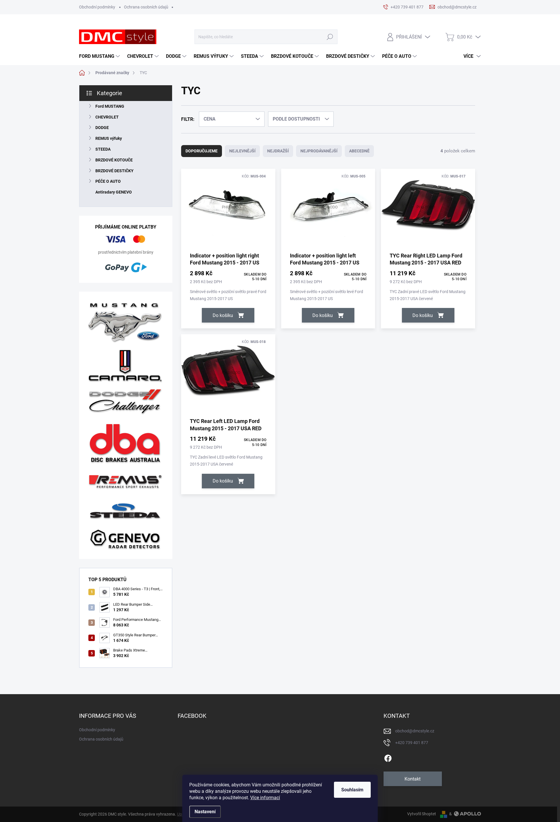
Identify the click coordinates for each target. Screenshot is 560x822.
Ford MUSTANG (109, 106)
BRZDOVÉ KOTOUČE (114, 160)
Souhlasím (352, 790)
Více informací (265, 797)
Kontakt (413, 779)
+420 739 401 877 (411, 742)
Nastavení (205, 811)
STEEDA (103, 149)
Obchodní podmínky (97, 7)
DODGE (102, 127)
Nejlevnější (242, 151)
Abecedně (359, 151)
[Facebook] (388, 757)
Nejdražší (278, 151)
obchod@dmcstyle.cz (414, 731)
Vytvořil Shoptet (421, 813)
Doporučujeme (202, 151)
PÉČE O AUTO (108, 181)
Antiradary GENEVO (113, 192)
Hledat (330, 37)
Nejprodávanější (318, 151)
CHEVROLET (107, 117)
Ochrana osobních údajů (146, 7)
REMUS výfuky (108, 138)
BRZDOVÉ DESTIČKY (114, 170)
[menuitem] (100, 56)
